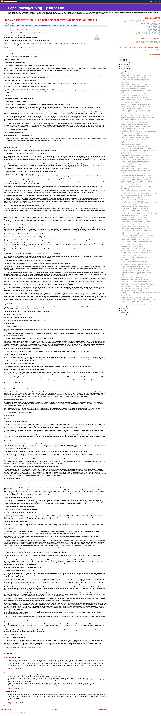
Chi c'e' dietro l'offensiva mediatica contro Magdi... (135, 266)
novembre (124, 64)
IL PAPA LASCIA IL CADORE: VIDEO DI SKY (134, 123)
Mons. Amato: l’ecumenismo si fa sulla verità (134, 168)
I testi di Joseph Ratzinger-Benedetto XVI (147, 32)
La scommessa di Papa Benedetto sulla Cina (134, 261)
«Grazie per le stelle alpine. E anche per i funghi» (135, 263)
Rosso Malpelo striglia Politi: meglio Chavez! (134, 119)
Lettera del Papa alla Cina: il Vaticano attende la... (135, 217)
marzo (123, 312)
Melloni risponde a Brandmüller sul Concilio (133, 243)
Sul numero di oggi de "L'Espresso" (131, 144)
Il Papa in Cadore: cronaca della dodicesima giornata (136, 274)
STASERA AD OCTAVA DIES (129, 259)
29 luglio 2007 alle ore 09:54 (15, 703)
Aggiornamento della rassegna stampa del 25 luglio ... (137, 173)
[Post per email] (25, 646)
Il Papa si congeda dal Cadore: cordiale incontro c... (136, 152)
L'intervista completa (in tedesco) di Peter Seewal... (136, 135)
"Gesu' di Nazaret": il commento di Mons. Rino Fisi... (136, 99)
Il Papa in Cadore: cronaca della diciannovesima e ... (136, 124)
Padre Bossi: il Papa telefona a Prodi (131, 277)
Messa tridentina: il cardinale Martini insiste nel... (135, 101)
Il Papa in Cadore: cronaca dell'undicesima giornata (136, 301)
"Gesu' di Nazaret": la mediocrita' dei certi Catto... (135, 226)
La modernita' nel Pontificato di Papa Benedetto (135, 268)
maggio (123, 308)
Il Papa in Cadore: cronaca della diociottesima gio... (136, 133)
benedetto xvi (12, 647)
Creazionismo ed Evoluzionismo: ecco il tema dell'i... (136, 183)
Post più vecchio (102, 709)
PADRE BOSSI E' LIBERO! (128, 303)
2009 (121, 57)
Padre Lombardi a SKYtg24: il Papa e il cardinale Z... (136, 241)
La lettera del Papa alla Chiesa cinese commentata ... (136, 204)
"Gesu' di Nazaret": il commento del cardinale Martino (136, 281)
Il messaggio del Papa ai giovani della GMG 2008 (135, 223)
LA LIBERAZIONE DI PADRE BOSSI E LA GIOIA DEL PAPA (138, 299)
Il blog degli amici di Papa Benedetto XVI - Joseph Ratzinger (142, 22)
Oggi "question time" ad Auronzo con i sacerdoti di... (136, 208)
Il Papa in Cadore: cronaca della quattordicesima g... (136, 232)
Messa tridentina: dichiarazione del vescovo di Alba (136, 75)
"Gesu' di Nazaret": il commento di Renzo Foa (134, 86)
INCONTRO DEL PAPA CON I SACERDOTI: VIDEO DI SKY (138, 181)
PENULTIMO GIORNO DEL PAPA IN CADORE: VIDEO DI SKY (139, 150)
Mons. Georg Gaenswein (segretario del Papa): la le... (137, 137)
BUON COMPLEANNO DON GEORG (132, 103)
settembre (124, 68)
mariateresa (10, 657)
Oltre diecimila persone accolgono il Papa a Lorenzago (137, 250)
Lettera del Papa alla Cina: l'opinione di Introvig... (135, 224)
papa (29, 647)
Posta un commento (9, 706)
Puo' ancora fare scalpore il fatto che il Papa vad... (135, 288)
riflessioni (39, 647)
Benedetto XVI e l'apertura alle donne (132, 290)
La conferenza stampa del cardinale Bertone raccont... (137, 305)
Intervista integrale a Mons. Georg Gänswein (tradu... (136, 104)
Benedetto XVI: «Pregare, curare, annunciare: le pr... (136, 155)
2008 (121, 59)
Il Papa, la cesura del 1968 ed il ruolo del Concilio (135, 157)
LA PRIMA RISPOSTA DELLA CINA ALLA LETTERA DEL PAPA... (139, 214)
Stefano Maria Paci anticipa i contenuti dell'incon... (135, 199)
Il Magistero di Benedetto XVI (150, 23)
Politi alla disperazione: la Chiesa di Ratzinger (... (135, 143)
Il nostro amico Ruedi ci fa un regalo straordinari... (135, 113)
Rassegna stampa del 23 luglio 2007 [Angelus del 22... (137, 230)
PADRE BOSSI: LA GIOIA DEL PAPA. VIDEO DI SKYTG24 (137, 285)
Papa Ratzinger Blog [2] (153, 31)
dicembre (124, 62)
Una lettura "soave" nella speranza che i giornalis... (136, 115)
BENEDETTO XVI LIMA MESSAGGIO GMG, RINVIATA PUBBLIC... (140, 292)
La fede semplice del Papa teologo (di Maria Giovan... (136, 159)
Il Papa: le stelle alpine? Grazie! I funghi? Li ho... (135, 275)
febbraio (123, 314)
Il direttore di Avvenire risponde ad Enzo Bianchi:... (135, 221)
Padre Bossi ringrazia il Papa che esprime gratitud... (136, 286)
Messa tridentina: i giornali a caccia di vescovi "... (135, 84)
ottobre (123, 66)
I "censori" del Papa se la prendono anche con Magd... (137, 297)
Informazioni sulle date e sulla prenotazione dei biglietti (143, 50)
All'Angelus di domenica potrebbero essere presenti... (136, 283)
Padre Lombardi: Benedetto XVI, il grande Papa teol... (136, 93)
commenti (18, 647)
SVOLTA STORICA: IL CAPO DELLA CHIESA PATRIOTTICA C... (139, 194)
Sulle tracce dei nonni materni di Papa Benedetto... (136, 279)
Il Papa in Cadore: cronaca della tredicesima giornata (136, 257)
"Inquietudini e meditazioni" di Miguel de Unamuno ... (136, 184)
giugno (123, 306)
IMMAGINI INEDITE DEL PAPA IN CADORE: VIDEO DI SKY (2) (139, 132)
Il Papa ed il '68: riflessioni (128, 166)
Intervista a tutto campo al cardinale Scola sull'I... (135, 95)
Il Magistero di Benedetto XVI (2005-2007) (147, 25)
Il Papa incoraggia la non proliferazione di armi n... (135, 108)
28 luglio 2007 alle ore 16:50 (15, 668)
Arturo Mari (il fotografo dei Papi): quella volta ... (135, 163)
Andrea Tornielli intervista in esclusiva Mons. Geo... (136, 164)
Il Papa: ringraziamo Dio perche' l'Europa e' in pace (136, 270)
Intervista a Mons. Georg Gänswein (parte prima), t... (136, 112)
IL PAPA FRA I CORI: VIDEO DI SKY (131, 255)
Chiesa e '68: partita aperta (129, 130)
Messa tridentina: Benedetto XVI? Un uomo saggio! (136, 239)
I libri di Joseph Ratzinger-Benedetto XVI (148, 41)
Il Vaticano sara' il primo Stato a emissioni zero (134, 215)
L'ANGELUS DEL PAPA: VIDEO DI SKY (132, 244)
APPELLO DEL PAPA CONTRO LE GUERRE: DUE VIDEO (138, 235)
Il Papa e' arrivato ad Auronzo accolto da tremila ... (135, 206)
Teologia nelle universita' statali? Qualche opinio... (135, 77)
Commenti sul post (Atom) (17, 713)
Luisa (8, 672)
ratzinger (34, 647)
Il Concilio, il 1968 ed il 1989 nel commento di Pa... (135, 146)
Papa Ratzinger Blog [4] (153, 28)
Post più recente (6, 709)
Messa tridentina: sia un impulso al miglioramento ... (136, 272)
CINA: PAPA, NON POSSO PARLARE (132, 201)
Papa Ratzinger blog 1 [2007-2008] (36, 8)
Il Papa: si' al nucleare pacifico (130, 92)
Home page (54, 709)
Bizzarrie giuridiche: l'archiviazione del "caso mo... (135, 81)
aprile (123, 310)
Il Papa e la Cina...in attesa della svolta (132, 246)
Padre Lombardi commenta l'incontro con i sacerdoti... (137, 190)
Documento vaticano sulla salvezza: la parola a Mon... (137, 186)
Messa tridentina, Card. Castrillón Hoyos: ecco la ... (136, 197)
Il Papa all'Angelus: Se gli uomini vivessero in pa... (135, 248)
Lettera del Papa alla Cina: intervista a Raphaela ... (136, 219)
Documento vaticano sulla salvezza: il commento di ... (136, 295)
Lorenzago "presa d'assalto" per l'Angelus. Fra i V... (136, 252)
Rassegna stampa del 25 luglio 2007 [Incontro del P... (136, 177)
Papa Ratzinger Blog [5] (153, 26)
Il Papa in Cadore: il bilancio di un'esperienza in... (135, 110)
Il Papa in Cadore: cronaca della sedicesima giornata (136, 179)
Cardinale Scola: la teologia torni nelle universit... (135, 79)
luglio (122, 72)
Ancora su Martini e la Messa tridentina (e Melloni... (136, 90)
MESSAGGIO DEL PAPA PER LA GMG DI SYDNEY (136, 265)
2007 (121, 61)
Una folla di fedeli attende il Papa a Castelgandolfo (135, 126)
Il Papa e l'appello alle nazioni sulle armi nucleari (135, 82)
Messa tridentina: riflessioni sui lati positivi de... (134, 97)
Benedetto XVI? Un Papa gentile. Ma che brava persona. (137, 117)
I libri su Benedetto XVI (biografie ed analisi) (147, 42)
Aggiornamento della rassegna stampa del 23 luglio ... (137, 228)
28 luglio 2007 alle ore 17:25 (15, 688)
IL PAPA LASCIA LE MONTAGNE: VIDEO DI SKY (135, 139)
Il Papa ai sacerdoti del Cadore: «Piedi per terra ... (135, 172)
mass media (25, 647)
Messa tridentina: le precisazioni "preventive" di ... (135, 73)
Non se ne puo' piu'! (126, 188)
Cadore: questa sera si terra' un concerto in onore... (136, 294)
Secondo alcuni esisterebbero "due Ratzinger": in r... (136, 106)
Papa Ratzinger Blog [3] (153, 29)
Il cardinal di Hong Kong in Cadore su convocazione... (136, 254)
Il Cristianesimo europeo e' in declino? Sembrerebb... (136, 237)
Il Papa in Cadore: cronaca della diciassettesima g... (136, 161)
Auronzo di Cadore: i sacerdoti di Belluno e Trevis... (136, 170)
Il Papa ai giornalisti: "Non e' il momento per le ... (135, 128)
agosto (123, 70)
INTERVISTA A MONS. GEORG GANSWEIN (133, 88)
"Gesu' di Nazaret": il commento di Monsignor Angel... (136, 148)
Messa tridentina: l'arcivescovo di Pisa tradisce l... (135, 153)
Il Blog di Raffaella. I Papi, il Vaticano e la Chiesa (145, 20)
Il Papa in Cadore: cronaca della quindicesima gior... (136, 210)
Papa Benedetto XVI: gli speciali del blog (148, 34)
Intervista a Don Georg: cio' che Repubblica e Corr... (136, 121)
